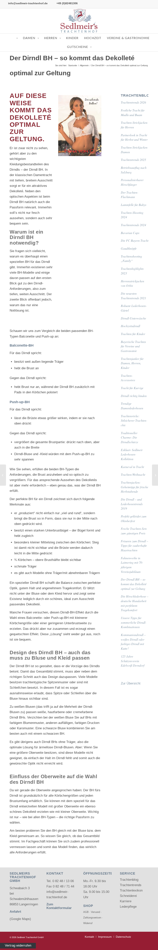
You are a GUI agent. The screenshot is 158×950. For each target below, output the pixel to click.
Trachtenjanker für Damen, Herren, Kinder (132, 363)
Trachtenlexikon (131, 890)
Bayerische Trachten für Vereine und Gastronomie (133, 346)
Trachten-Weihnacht (133, 474)
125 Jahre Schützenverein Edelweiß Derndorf (132, 660)
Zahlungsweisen (92, 917)
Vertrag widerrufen (18, 945)
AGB (86, 912)
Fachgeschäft (35, 841)
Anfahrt (15, 911)
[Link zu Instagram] (152, 21)
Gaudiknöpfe (129, 248)
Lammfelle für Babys (133, 205)
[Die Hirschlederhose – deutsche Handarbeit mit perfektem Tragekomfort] (3, 475)
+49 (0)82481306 (67, 3)
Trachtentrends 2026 (133, 102)
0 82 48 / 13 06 (63, 881)
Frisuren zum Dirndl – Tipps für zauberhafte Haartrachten (134, 545)
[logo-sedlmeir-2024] (79, 20)
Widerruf (87, 923)
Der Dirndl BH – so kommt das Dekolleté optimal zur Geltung (133, 583)
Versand (95, 912)
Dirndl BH (36, 169)
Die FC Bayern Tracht (134, 240)
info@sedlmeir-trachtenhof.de (28, 3)
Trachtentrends (130, 885)
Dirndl (14, 202)
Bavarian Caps (130, 233)
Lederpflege (128, 906)
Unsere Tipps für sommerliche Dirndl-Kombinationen (133, 622)
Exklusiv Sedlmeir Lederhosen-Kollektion (132, 454)
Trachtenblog (129, 879)
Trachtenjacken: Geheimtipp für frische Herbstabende (134, 486)
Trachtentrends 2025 (133, 160)
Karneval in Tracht (132, 467)
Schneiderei (128, 896)
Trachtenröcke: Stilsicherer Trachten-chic (134, 420)
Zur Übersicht (130, 683)
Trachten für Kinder (133, 334)
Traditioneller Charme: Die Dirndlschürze (129, 437)
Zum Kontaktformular (59, 906)
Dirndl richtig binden (134, 396)
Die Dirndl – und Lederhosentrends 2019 (132, 503)
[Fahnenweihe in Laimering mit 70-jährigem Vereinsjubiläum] (155, 475)
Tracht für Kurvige (132, 388)
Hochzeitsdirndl (130, 326)
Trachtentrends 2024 (133, 225)
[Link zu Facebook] (146, 21)
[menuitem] (89, 937)
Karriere (125, 901)
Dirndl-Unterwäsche (133, 318)
